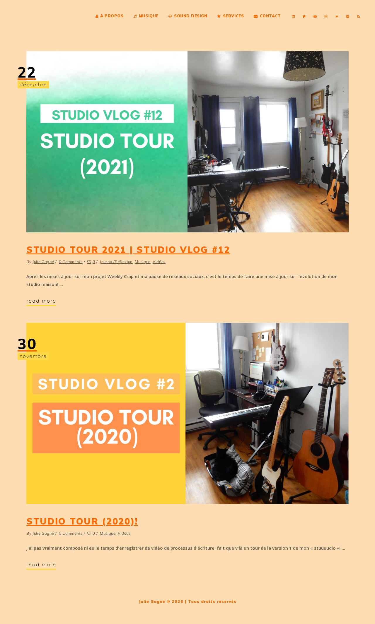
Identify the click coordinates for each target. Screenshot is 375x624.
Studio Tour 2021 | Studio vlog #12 (128, 249)
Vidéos (159, 261)
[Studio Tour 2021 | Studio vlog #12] (187, 141)
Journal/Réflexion (116, 261)
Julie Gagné (43, 261)
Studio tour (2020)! (82, 521)
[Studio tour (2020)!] (187, 413)
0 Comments (71, 261)
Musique (143, 261)
